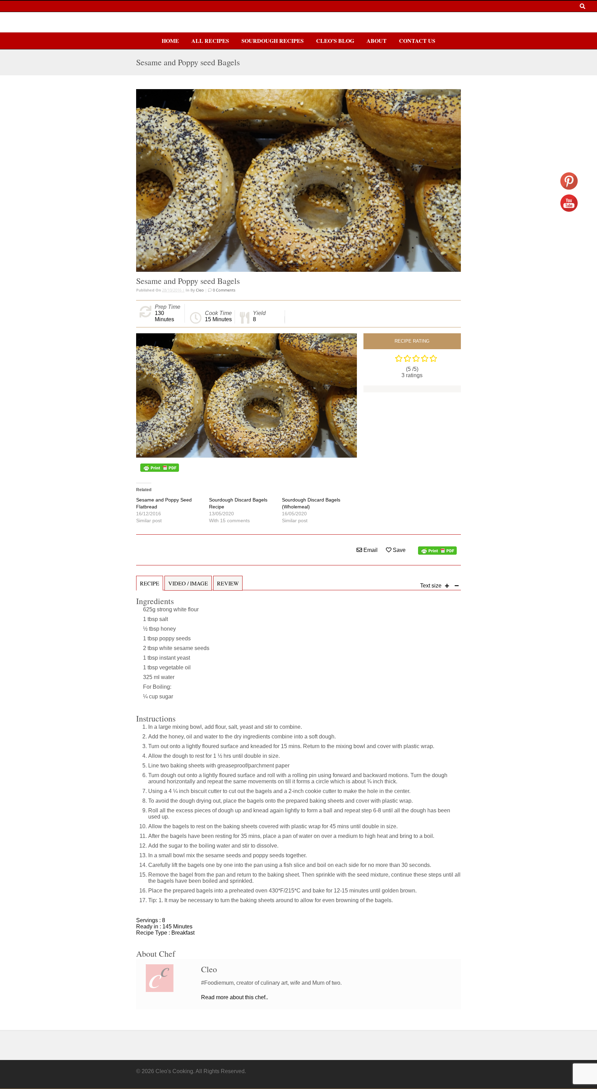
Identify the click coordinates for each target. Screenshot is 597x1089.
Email (370, 550)
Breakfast (183, 933)
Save (398, 550)
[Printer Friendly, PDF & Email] (159, 468)
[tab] (149, 587)
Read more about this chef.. (234, 997)
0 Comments (223, 290)
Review (228, 583)
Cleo (200, 290)
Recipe (149, 583)
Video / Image (188, 583)
